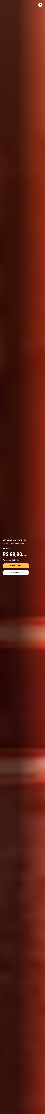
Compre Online (16, 566)
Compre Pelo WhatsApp (16, 573)
